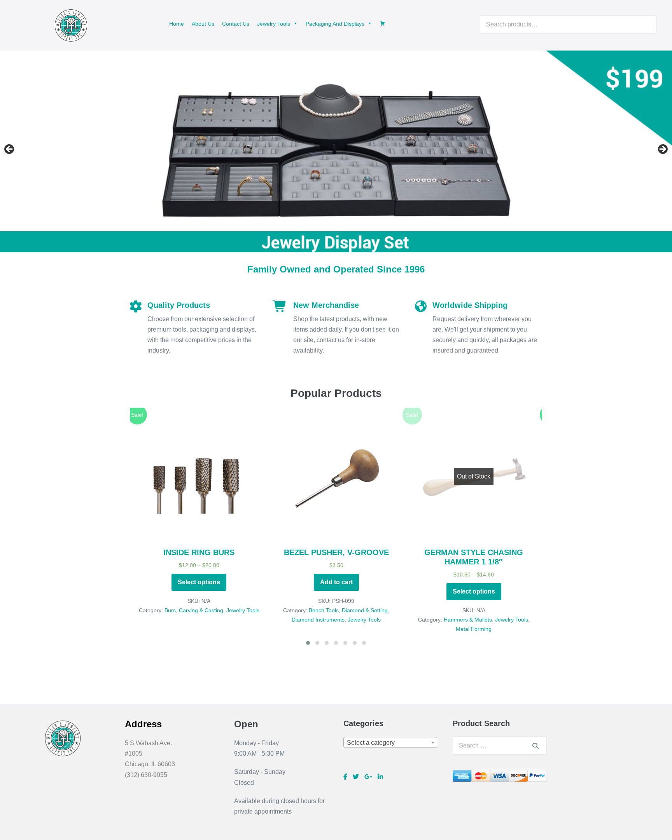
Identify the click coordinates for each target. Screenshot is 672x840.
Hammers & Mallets (331, 619)
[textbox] (390, 742)
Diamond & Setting (228, 610)
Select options (337, 591)
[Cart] (382, 23)
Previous (10, 149)
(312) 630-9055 (146, 775)
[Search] (535, 746)
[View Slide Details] (336, 151)
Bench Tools (187, 610)
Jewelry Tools (227, 619)
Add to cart (199, 582)
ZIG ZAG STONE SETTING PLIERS (474, 552)
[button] (199, 533)
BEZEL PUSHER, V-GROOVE (199, 552)
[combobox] (390, 742)
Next (662, 149)
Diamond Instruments (181, 619)
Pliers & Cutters (505, 610)
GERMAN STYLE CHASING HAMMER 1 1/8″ (336, 557)
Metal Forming (337, 629)
